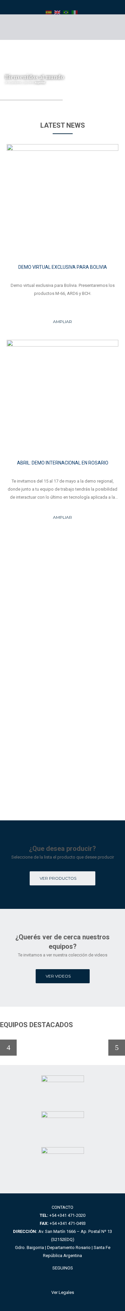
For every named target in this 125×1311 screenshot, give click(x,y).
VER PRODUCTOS (58, 878)
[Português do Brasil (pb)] (66, 12)
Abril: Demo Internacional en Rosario (62, 462)
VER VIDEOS (58, 976)
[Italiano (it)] (75, 12)
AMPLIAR (62, 321)
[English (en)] (57, 12)
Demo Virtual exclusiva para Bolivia (62, 267)
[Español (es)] (49, 12)
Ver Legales (62, 1292)
